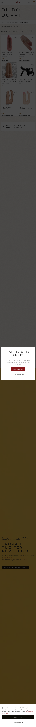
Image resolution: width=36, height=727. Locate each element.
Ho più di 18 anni (18, 369)
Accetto (18, 717)
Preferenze (18, 722)
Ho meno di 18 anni (18, 375)
